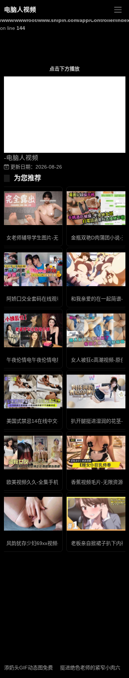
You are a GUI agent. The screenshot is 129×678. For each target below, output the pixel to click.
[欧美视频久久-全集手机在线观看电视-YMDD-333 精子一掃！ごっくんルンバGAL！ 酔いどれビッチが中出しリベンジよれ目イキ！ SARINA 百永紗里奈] (32, 453)
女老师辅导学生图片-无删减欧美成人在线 (52, 237)
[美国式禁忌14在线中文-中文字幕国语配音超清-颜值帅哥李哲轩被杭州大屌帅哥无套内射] (32, 392)
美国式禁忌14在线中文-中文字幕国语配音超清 (57, 421)
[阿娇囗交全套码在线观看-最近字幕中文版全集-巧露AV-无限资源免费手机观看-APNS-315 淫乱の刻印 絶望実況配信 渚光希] (32, 269)
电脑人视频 (20, 9)
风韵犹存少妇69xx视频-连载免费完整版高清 (55, 543)
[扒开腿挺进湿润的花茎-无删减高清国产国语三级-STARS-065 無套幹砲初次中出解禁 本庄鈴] (97, 392)
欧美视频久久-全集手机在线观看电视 (47, 482)
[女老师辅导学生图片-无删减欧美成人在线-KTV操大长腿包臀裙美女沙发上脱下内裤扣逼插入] (32, 208)
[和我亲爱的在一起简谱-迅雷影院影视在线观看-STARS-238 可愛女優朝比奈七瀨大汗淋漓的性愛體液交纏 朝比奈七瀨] (97, 269)
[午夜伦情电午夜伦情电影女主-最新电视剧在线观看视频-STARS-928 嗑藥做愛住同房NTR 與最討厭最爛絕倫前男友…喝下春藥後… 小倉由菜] (32, 330)
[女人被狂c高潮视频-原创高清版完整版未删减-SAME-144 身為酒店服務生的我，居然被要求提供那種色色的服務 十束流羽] (97, 330)
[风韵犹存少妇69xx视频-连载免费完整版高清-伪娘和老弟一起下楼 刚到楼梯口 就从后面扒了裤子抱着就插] (32, 514)
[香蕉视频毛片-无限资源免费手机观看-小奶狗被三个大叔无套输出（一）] (97, 453)
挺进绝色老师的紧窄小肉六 (85, 667)
